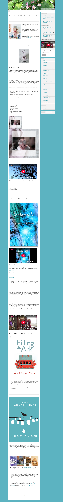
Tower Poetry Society (46, 102)
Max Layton (44, 84)
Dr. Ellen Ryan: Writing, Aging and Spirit (48, 68)
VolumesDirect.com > (26, 390)
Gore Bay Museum (45, 73)
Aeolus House (44, 107)
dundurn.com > (33, 483)
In (15, 473)
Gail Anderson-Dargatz (46, 70)
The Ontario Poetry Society (46, 98)
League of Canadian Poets (46, 80)
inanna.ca (17, 450)
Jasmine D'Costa (45, 78)
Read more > (30, 37)
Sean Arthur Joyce (45, 90)
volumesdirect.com (29, 46)
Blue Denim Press (45, 63)
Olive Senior (44, 87)
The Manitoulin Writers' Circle (47, 97)
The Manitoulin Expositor (46, 95)
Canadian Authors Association (47, 67)
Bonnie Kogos (45, 65)
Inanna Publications (45, 76)
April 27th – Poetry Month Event (47, 19)
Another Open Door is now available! (48, 15)
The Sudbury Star (45, 100)
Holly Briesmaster (45, 75)
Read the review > (11, 270)
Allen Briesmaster (45, 62)
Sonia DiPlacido (45, 92)
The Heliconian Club (45, 94)
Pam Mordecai (45, 89)
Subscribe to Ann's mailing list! (47, 50)
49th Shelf (44, 60)
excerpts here (13, 390)
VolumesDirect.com (19, 200)
